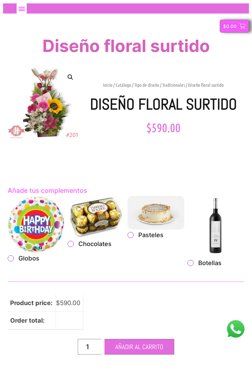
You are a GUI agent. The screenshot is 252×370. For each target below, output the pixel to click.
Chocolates (95, 244)
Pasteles (150, 235)
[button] (22, 8)
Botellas (210, 263)
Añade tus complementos (47, 190)
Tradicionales (173, 85)
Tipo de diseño (146, 85)
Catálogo (123, 85)
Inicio (107, 85)
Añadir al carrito (139, 347)
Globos (28, 258)
